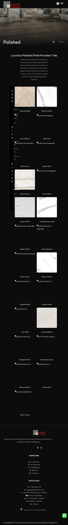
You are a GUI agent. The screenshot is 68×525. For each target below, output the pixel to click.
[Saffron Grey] (25, 153)
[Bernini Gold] (47, 374)
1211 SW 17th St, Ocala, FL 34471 (35, 492)
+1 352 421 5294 (35, 487)
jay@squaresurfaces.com (35, 490)
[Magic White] (47, 153)
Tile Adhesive (35, 467)
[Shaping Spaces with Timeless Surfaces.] (12, 4)
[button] (38, 447)
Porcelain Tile (35, 464)
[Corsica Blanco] (25, 125)
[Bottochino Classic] (47, 346)
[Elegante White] (25, 346)
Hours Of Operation (35, 495)
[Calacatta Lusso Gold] (47, 208)
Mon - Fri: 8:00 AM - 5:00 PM (34, 498)
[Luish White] (25, 319)
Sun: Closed (34, 504)
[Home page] (53, 42)
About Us (35, 470)
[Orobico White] (47, 291)
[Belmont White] (47, 263)
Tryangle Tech (52, 522)
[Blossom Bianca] (25, 374)
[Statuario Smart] (47, 98)
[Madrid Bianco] (25, 181)
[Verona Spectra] (47, 236)
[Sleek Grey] (47, 125)
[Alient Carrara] (25, 401)
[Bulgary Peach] (25, 236)
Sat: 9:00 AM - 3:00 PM (34, 501)
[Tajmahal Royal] (25, 291)
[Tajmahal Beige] (25, 98)
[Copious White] (25, 208)
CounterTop (35, 462)
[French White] (47, 181)
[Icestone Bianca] (47, 319)
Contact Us (35, 473)
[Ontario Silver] (25, 263)
